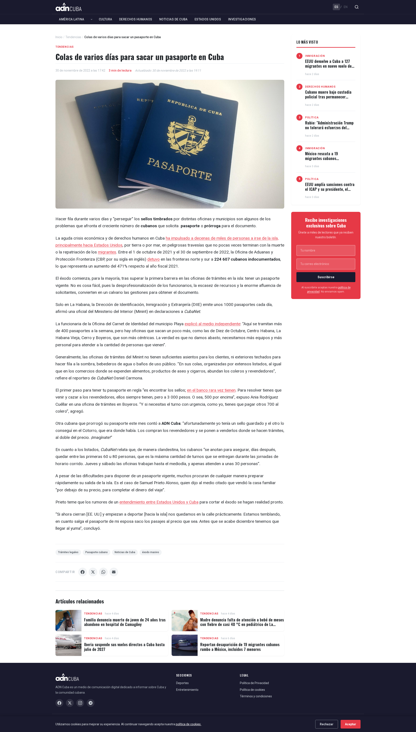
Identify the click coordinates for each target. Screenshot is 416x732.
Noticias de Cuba (173, 19)
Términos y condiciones (256, 696)
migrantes (107, 252)
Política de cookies (252, 689)
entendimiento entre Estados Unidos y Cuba (158, 502)
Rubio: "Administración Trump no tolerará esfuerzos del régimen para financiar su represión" (329, 130)
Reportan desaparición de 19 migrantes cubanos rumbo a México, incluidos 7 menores (240, 647)
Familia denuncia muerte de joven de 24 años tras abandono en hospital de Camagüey (125, 622)
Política (312, 117)
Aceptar (350, 724)
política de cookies (188, 724)
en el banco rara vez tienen (211, 390)
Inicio (58, 37)
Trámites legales (68, 552)
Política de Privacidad (254, 683)
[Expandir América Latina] (91, 19)
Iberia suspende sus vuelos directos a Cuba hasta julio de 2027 (124, 647)
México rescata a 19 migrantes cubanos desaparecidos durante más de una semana (330, 160)
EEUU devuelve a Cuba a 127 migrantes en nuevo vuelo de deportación (328, 65)
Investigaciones (242, 19)
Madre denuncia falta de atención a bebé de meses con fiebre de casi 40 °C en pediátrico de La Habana (242, 624)
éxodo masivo (150, 552)
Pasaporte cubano (96, 552)
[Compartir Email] (113, 572)
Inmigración (315, 55)
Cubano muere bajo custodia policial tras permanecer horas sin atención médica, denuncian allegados (328, 99)
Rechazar (326, 724)
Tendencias (73, 37)
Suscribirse (326, 277)
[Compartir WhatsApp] (103, 572)
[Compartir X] (93, 572)
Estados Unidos (208, 19)
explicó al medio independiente (212, 323)
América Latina (71, 19)
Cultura (105, 19)
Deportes (182, 683)
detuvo (153, 259)
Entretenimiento (187, 689)
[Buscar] (357, 7)
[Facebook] (59, 703)
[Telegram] (90, 703)
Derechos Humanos (135, 19)
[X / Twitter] (70, 703)
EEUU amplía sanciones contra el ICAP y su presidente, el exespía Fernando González (329, 188)
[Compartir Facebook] (82, 572)
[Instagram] (80, 703)
